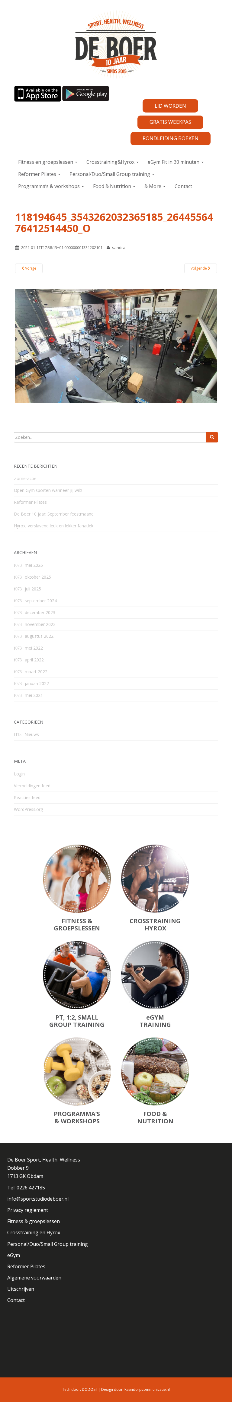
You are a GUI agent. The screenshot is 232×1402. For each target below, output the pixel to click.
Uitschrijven (20, 1289)
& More (153, 186)
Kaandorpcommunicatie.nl (147, 1389)
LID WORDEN (170, 105)
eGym (13, 1255)
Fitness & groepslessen (33, 1221)
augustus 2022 (39, 636)
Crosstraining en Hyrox (33, 1232)
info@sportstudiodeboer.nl (38, 1198)
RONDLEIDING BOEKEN (170, 138)
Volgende (199, 268)
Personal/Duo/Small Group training (110, 174)
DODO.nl (89, 1389)
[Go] (212, 437)
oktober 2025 (38, 577)
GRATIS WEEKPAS (170, 121)
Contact (183, 186)
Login (19, 774)
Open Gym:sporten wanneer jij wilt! (48, 490)
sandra (118, 247)
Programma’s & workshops (49, 186)
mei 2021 (34, 695)
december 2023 (40, 612)
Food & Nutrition (112, 186)
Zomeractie (25, 478)
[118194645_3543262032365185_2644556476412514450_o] (116, 345)
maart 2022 (36, 671)
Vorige (30, 268)
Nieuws (31, 734)
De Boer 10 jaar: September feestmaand (54, 514)
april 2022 (34, 660)
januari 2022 (37, 683)
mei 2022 (34, 648)
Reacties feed (27, 797)
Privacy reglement (27, 1210)
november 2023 (40, 624)
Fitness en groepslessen (46, 162)
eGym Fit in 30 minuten (174, 162)
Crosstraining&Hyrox (111, 162)
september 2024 (41, 600)
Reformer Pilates (37, 174)
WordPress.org (28, 809)
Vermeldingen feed (32, 785)
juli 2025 (33, 589)
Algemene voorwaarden (34, 1277)
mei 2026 (34, 565)
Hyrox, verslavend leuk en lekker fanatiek (53, 526)
